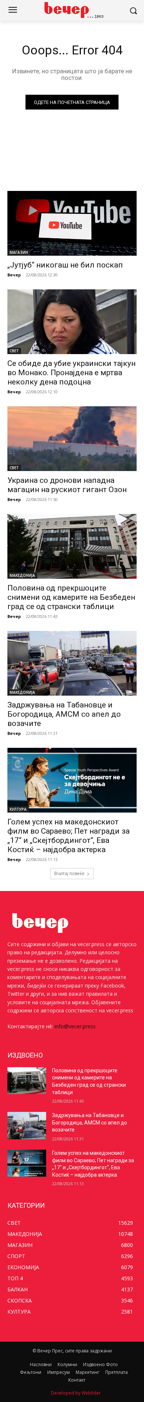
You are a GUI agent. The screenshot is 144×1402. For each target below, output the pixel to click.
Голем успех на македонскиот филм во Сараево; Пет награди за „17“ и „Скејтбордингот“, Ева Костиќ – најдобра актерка (68, 835)
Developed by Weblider (76, 1393)
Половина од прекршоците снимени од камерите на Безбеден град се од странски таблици (71, 597)
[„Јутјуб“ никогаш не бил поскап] (72, 223)
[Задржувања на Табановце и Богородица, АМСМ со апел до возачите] (72, 663)
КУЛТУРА (18, 809)
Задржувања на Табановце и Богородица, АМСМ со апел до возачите (64, 714)
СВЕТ (14, 350)
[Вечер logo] (72, 9)
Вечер (14, 275)
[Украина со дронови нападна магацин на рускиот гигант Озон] (72, 438)
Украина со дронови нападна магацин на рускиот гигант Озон (67, 485)
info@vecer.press (75, 1026)
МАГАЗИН (19, 252)
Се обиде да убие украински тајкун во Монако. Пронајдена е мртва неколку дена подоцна (71, 372)
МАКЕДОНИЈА (22, 575)
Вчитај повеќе (69, 873)
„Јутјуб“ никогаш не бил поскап (65, 264)
